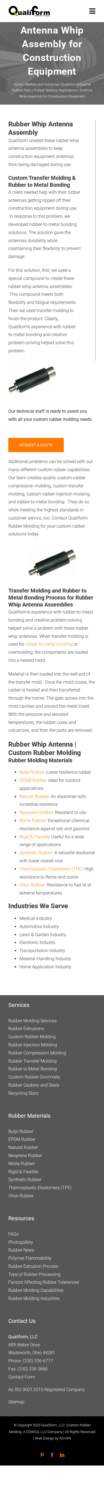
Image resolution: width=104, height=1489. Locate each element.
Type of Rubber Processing (34, 1274)
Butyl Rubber (31, 772)
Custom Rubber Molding (32, 1036)
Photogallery (20, 1242)
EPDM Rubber (32, 780)
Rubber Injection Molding (32, 1044)
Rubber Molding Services (32, 1020)
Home (18, 84)
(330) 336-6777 (38, 1360)
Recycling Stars (23, 1093)
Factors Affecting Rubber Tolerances (43, 1282)
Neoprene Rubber (36, 812)
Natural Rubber (34, 796)
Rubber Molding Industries (34, 1298)
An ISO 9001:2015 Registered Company (46, 1389)
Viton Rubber (32, 885)
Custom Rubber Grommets (34, 1077)
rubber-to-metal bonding (49, 644)
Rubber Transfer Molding (32, 1061)
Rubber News (21, 1250)
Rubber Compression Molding (37, 1053)
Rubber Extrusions (26, 1028)
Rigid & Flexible (34, 836)
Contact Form (21, 1377)
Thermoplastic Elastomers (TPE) (51, 869)
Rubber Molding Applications (55, 90)
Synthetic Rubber (35, 852)
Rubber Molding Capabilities (36, 1290)
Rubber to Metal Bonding (32, 1069)
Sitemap (16, 1402)
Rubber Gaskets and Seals (33, 1085)
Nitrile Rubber (32, 820)
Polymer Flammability (29, 1258)
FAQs (13, 1234)
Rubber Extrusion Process (33, 1266)
